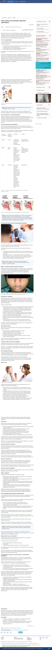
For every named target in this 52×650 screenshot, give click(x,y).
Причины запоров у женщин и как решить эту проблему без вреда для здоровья (43, 117)
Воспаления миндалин (40, 90)
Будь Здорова (29, 639)
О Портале (2, 637)
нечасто (6, 346)
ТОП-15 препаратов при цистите (42, 113)
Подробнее (45, 648)
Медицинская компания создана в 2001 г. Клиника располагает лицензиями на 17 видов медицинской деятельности (43, 77)
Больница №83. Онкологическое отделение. (42, 63)
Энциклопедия (10, 1)
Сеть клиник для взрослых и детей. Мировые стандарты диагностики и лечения (42, 72)
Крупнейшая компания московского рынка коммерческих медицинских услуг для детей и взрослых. (42, 60)
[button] (37, 99)
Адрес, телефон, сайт (39, 51)
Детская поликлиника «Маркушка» (42, 43)
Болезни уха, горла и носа (44, 26)
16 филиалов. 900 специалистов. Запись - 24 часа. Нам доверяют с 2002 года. (42, 50)
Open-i (4, 294)
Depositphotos (10, 382)
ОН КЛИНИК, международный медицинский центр (41, 70)
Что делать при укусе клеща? (42, 120)
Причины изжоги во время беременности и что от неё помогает (43, 111)
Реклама (15, 637)
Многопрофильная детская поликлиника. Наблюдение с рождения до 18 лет (42, 45)
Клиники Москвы (23, 1)
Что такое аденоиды (40, 28)
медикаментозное (4, 270)
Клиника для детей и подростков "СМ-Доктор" (43, 81)
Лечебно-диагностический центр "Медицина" (42, 53)
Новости (16, 1)
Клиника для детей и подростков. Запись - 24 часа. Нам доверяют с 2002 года (42, 83)
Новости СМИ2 (38, 126)
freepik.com (10, 243)
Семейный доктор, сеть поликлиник (42, 58)
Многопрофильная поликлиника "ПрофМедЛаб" (42, 39)
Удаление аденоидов (40, 31)
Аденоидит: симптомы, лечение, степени (42, 25)
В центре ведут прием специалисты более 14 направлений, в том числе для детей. (42, 55)
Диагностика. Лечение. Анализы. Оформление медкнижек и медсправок (43, 41)
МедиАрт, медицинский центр (41, 75)
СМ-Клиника (38, 48)
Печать (20, 632)
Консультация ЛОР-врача (40, 36)
